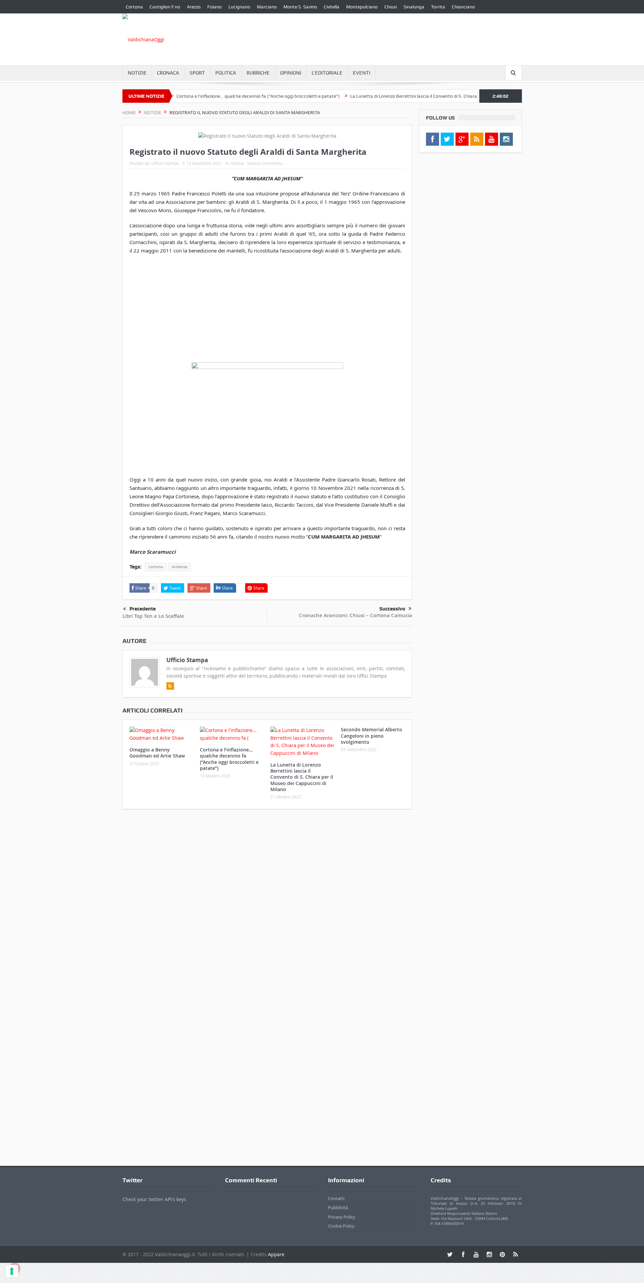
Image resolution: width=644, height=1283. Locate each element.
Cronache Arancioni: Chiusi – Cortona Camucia (355, 615)
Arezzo (194, 6)
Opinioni (290, 73)
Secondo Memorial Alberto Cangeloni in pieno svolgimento (371, 735)
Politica (225, 73)
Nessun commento (264, 163)
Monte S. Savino (300, 6)
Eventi (361, 73)
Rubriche (258, 73)
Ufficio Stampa (165, 163)
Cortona (134, 6)
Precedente (142, 609)
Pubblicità (338, 1207)
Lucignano (239, 6)
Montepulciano (362, 6)
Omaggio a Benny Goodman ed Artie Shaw (157, 752)
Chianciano (463, 6)
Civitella (331, 6)
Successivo (392, 609)
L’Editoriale (327, 73)
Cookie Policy (341, 1226)
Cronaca (168, 73)
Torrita (438, 6)
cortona (156, 566)
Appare (276, 1254)
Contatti (336, 1198)
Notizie (137, 73)
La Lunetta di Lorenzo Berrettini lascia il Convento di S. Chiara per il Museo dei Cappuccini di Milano (427, 96)
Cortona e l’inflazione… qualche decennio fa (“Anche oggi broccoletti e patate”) (233, 96)
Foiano (214, 6)
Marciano (267, 6)
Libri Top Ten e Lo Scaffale (153, 616)
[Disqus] (267, 903)
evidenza (179, 566)
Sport (197, 73)
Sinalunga (414, 6)
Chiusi (390, 6)
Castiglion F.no (165, 6)
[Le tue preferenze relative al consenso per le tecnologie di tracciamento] (11, 1271)
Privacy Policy (341, 1217)
